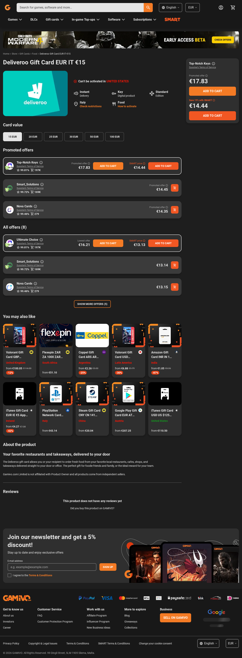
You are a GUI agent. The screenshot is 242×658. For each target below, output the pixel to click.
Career (7, 627)
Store (14, 53)
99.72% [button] (24, 192)
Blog (127, 615)
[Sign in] (220, 7)
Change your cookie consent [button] (155, 643)
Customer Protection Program (55, 621)
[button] (10, 166)
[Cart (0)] (232, 7)
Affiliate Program (97, 615)
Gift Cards (24, 53)
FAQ (39, 615)
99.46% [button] (24, 213)
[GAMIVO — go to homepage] (8, 8)
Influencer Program (98, 621)
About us (8, 615)
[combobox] (80, 7)
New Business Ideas (98, 627)
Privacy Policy (11, 643)
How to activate (127, 106)
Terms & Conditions (40, 575)
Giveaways (130, 621)
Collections (130, 627)
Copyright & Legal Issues (42, 643)
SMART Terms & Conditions (114, 643)
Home (6, 53)
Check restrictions (91, 106)
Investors (8, 621)
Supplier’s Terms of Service (30, 166)
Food (34, 53)
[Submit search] (148, 7)
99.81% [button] (24, 170)
